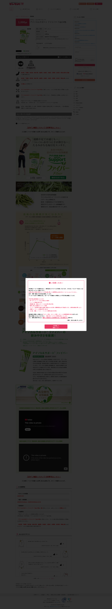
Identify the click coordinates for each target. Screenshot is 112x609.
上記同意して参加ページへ (56, 326)
